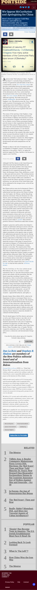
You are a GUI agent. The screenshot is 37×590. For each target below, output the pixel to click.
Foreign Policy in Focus (10, 30)
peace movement (10, 427)
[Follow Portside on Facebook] (20, 8)
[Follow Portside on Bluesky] (23, 8)
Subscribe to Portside (18, 435)
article (28, 84)
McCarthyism (9, 423)
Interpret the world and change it (6, 575)
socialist (20, 219)
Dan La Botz (9, 350)
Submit (7, 587)
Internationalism (22, 423)
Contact (26, 582)
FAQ (18, 582)
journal (15, 96)
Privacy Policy (9, 582)
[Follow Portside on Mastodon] (26, 8)
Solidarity (23, 427)
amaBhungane (11, 99)
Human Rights (9, 430)
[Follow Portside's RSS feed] (28, 8)
